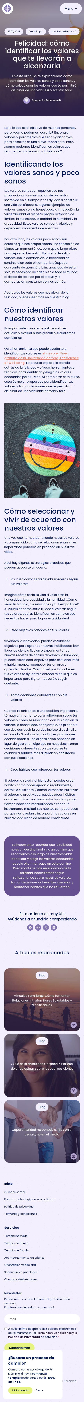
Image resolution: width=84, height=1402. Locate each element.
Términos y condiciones (20, 1214)
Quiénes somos (15, 1192)
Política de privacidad (19, 1207)
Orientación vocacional (20, 1265)
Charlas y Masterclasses (20, 1279)
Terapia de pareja (16, 1243)
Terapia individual (16, 1236)
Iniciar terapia (20, 1390)
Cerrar (39, 1390)
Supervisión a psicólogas (21, 1272)
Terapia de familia (16, 1250)
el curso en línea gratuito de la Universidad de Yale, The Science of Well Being (41, 358)
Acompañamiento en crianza (24, 1258)
